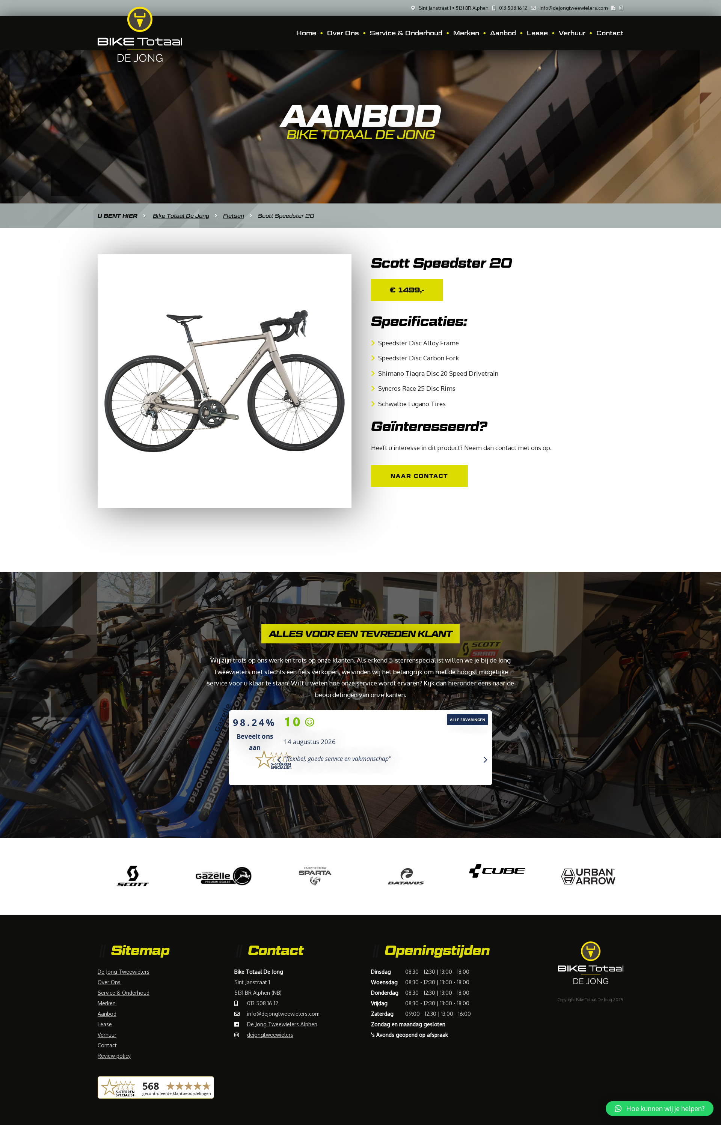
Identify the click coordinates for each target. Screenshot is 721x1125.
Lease (537, 33)
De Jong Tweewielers (123, 971)
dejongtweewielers (270, 1035)
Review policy (114, 1056)
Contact (609, 33)
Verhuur (572, 33)
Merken (466, 33)
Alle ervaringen (467, 719)
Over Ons (343, 33)
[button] (659, 1108)
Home (306, 33)
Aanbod (503, 33)
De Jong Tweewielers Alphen (282, 1024)
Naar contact (419, 476)
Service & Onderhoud (406, 33)
